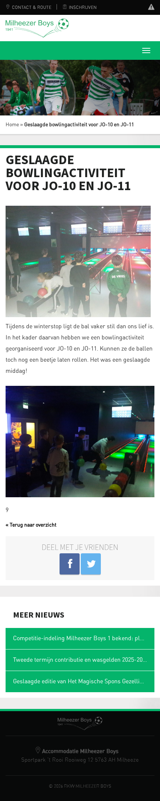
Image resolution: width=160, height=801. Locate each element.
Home (12, 124)
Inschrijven (83, 7)
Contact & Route (31, 7)
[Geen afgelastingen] (151, 8)
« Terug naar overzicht (31, 525)
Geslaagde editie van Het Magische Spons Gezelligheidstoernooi (83, 681)
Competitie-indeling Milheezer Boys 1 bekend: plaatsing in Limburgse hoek (83, 638)
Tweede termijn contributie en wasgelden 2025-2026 (80, 660)
